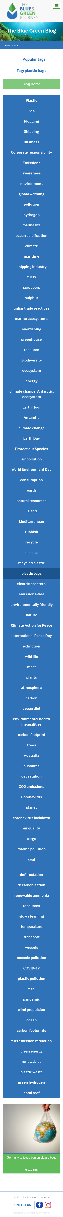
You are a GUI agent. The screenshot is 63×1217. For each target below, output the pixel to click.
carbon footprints (31, 1030)
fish (31, 988)
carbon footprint (31, 734)
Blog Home (31, 83)
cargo (31, 838)
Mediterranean (31, 521)
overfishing (31, 329)
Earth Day (31, 438)
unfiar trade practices (31, 308)
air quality (31, 828)
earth (31, 490)
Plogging (31, 121)
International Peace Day (31, 635)
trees (31, 745)
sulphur (31, 297)
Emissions (31, 162)
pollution (31, 204)
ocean (31, 1020)
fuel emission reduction (31, 1040)
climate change (32, 427)
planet (31, 807)
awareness (31, 173)
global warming (31, 193)
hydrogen (31, 214)
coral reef (32, 1092)
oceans (31, 552)
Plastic (31, 100)
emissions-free (31, 594)
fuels (31, 276)
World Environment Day (31, 469)
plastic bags (32, 573)
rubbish (31, 531)
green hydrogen (31, 1082)
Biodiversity (31, 360)
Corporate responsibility (31, 152)
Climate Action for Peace (31, 625)
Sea (32, 110)
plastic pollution (31, 978)
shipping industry (32, 266)
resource (31, 349)
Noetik (46, 1212)
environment (31, 183)
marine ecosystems (31, 318)
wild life (31, 656)
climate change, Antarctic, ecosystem (31, 394)
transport (32, 936)
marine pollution (32, 848)
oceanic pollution (31, 957)
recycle (31, 542)
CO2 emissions (31, 786)
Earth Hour (31, 407)
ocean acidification (31, 235)
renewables (31, 1061)
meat (31, 666)
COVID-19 (31, 968)
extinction (31, 646)
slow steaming (31, 916)
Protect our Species (31, 448)
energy (31, 380)
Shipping (31, 131)
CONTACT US (21, 1205)
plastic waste (31, 1071)
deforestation (31, 874)
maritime (31, 256)
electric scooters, (31, 583)
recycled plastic (31, 562)
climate (31, 245)
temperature (31, 926)
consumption (31, 479)
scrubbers (31, 287)
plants (31, 677)
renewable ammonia (31, 895)
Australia (31, 755)
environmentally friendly (31, 604)
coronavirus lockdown (31, 817)
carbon (31, 698)
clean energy (32, 1051)
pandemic (31, 999)
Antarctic (31, 417)
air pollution (31, 459)
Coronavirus (31, 796)
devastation (31, 776)
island (31, 511)
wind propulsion (31, 1009)
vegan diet (31, 708)
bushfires (31, 765)
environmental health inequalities (31, 721)
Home (7, 45)
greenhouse (31, 339)
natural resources (31, 500)
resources (31, 905)
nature (31, 614)
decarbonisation (31, 884)
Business (31, 141)
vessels (31, 947)
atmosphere (31, 687)
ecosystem (31, 370)
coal (31, 859)
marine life (31, 225)
